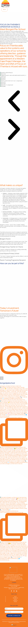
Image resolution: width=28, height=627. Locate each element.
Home (15, 596)
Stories (15, 599)
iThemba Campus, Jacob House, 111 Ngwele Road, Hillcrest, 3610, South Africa (14, 588)
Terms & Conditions (16, 622)
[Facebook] (11, 591)
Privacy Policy (11, 622)
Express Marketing (22, 621)
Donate (15, 601)
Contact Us (15, 600)
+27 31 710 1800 (14, 586)
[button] (14, 101)
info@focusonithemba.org (14, 585)
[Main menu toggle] (4, 10)
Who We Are (15, 598)
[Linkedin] (16, 591)
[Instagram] (14, 591)
